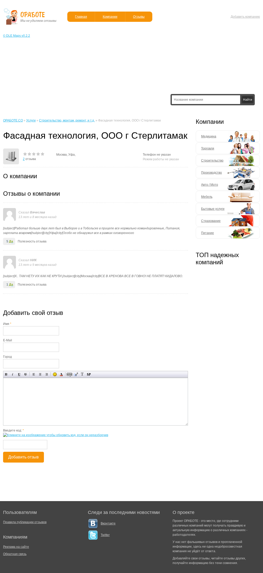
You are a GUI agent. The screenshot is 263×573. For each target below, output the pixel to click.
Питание (207, 233)
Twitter (105, 535)
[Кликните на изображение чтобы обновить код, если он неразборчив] (55, 435)
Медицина (208, 136)
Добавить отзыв (23, 457)
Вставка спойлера (89, 374)
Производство (211, 172)
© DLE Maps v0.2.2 (16, 35)
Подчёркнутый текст (19, 374)
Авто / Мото (209, 184)
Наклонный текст (13, 374)
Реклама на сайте (16, 547)
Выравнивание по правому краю (47, 374)
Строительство (212, 160)
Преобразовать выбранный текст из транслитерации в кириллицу (82, 374)
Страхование (211, 221)
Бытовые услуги (212, 209)
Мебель (206, 197)
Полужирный (6, 374)
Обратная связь (14, 554)
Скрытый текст (69, 374)
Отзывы (139, 16)
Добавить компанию (245, 16)
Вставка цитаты (76, 374)
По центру (40, 374)
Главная (81, 16)
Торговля (207, 148)
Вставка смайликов (55, 374)
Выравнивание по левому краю (34, 374)
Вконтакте (108, 523)
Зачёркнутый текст (26, 374)
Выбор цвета (61, 374)
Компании (110, 16)
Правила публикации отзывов (24, 522)
